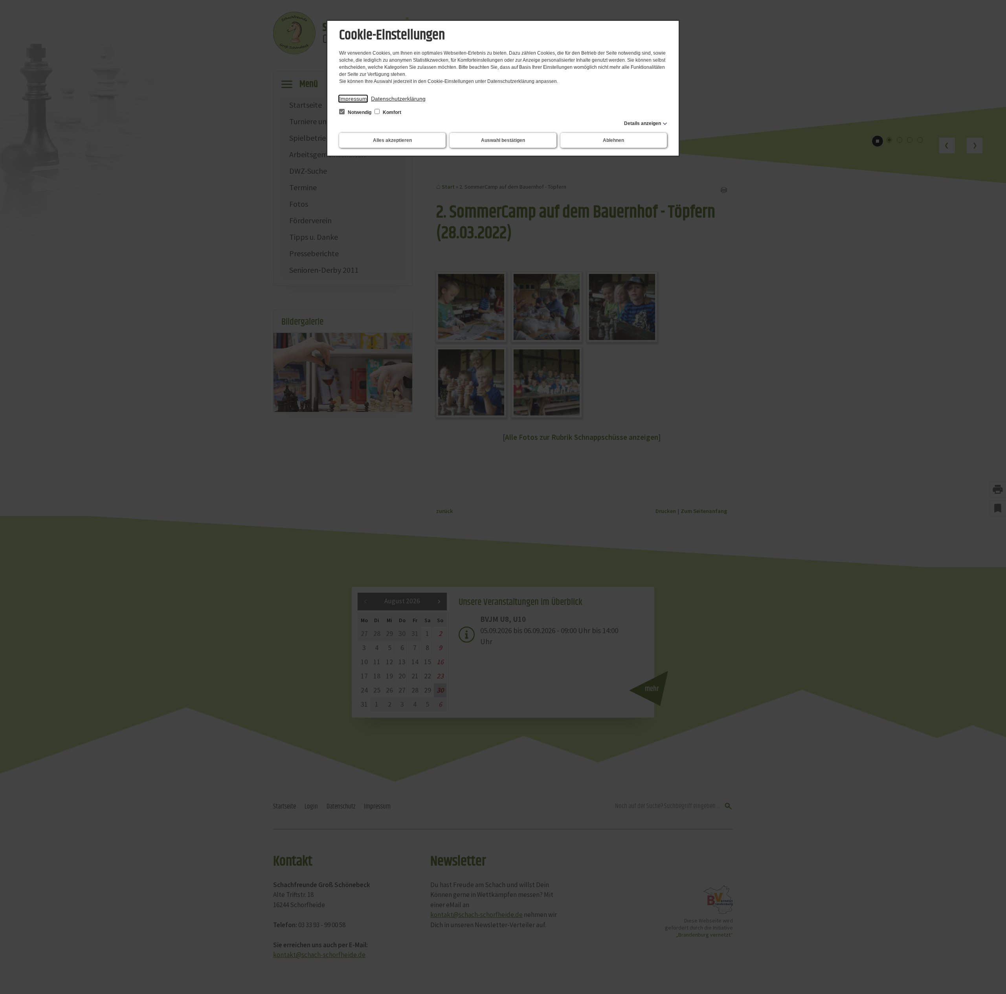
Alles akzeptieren (392, 140)
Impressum (353, 99)
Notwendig (360, 112)
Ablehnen (613, 140)
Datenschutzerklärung (398, 99)
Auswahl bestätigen (503, 140)
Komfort (391, 112)
